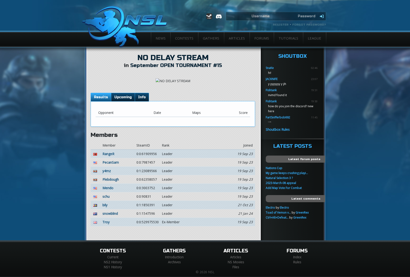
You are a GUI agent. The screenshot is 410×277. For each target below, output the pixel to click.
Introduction (174, 257)
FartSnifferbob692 (278, 117)
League (314, 38)
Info (142, 97)
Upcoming (123, 97)
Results (101, 97)
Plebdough (110, 179)
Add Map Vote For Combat (284, 188)
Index (297, 257)
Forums (261, 38)
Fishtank (271, 90)
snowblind (110, 213)
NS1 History (113, 267)
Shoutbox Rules (278, 129)
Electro (270, 208)
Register (281, 24)
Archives (174, 262)
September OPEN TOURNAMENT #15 (176, 65)
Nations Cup (274, 168)
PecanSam (110, 162)
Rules (297, 262)
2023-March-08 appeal (281, 183)
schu (106, 196)
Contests (184, 38)
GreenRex (302, 212)
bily (104, 205)
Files (235, 267)
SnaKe (270, 68)
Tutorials (288, 38)
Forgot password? (309, 24)
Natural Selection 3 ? (279, 178)
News (161, 38)
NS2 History (113, 262)
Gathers (211, 38)
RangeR (108, 154)
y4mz (106, 171)
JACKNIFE (272, 79)
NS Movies (236, 262)
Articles (237, 38)
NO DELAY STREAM (173, 57)
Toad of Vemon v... (278, 212)
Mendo (107, 188)
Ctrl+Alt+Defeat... (277, 217)
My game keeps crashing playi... (287, 173)
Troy (106, 222)
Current (113, 257)
